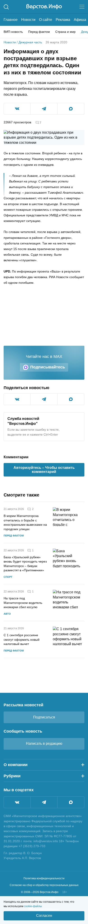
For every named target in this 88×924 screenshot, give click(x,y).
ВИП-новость (13, 31)
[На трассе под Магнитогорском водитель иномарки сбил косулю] (68, 603)
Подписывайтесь (47, 367)
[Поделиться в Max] (71, 108)
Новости (28, 20)
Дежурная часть (30, 42)
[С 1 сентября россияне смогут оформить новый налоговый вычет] (68, 639)
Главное (11, 20)
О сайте (45, 20)
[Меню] (81, 7)
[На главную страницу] (44, 6)
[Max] (71, 802)
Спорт (8, 577)
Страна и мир (65, 31)
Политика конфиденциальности (44, 878)
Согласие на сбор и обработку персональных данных (44, 885)
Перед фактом (39, 31)
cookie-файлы (33, 906)
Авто (7, 613)
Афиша (80, 20)
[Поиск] (6, 6)
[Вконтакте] (17, 802)
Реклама (63, 20)
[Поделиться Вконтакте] (17, 108)
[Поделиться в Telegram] (44, 108)
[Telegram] (44, 802)
